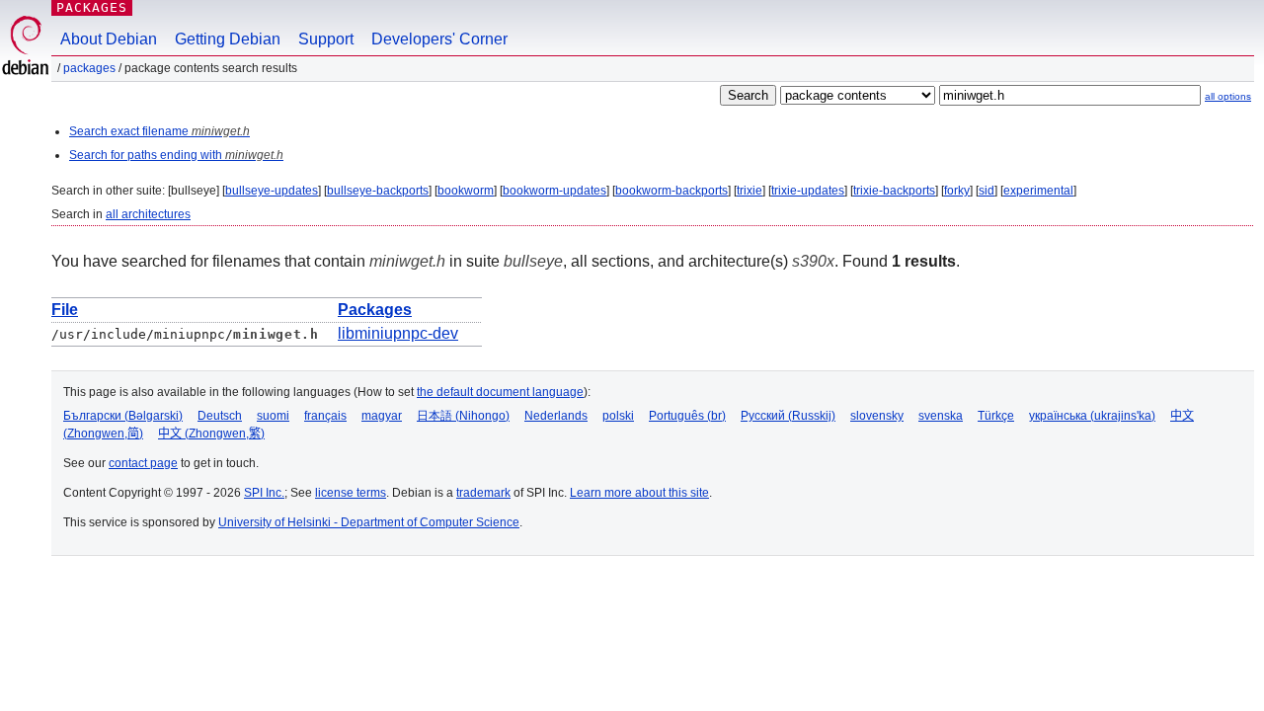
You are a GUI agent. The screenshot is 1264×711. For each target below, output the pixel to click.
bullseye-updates (271, 191)
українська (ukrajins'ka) (1092, 416)
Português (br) (687, 416)
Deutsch (220, 416)
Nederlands (556, 416)
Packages (91, 7)
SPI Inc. (264, 493)
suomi (273, 416)
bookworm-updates (554, 191)
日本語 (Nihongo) (463, 416)
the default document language (500, 392)
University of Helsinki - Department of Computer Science (368, 522)
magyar (381, 416)
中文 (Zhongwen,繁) (211, 433)
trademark (483, 493)
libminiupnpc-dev (398, 333)
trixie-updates (807, 191)
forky (957, 191)
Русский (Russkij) (788, 416)
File (64, 309)
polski (618, 416)
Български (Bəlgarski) (123, 416)
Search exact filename (159, 131)
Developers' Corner (439, 39)
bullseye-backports (378, 191)
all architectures (148, 214)
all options (1228, 96)
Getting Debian (227, 39)
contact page (143, 463)
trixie (749, 191)
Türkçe (996, 416)
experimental (1038, 191)
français (325, 416)
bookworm (465, 191)
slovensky (877, 416)
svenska (940, 416)
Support (326, 39)
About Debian (108, 39)
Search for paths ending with (176, 155)
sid (986, 191)
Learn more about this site (639, 493)
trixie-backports (894, 191)
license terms (350, 493)
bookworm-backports (671, 191)
